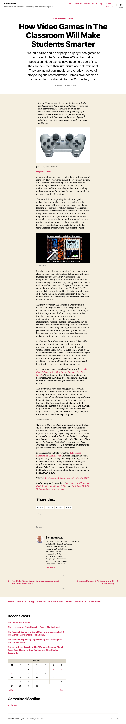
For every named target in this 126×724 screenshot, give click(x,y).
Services (108, 4)
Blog (100, 4)
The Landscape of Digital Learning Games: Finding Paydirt (34, 627)
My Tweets (12, 705)
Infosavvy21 (10, 4)
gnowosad (58, 86)
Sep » (62, 690)
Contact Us (109, 6)
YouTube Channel (90, 4)
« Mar (11, 690)
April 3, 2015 (71, 86)
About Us (78, 4)
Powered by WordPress (35, 719)
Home (70, 4)
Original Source (43, 172)
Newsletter (81, 601)
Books (69, 601)
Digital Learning (59, 18)
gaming (41, 527)
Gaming (71, 18)
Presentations (55, 601)
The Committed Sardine (19, 622)
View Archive (51, 568)
